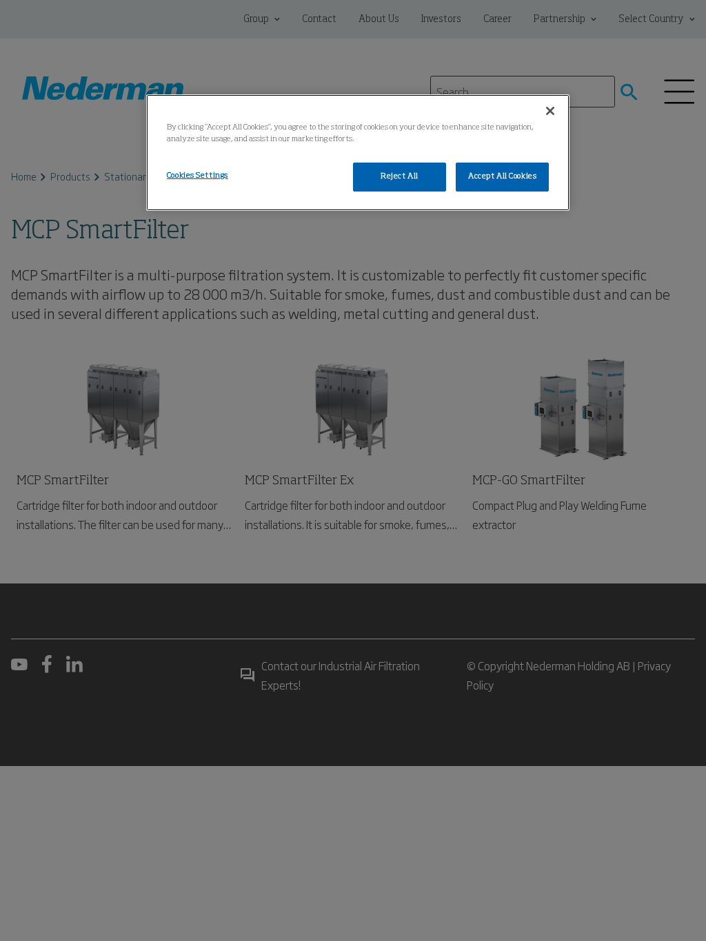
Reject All (399, 176)
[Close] (550, 111)
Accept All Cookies (502, 176)
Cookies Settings (197, 176)
